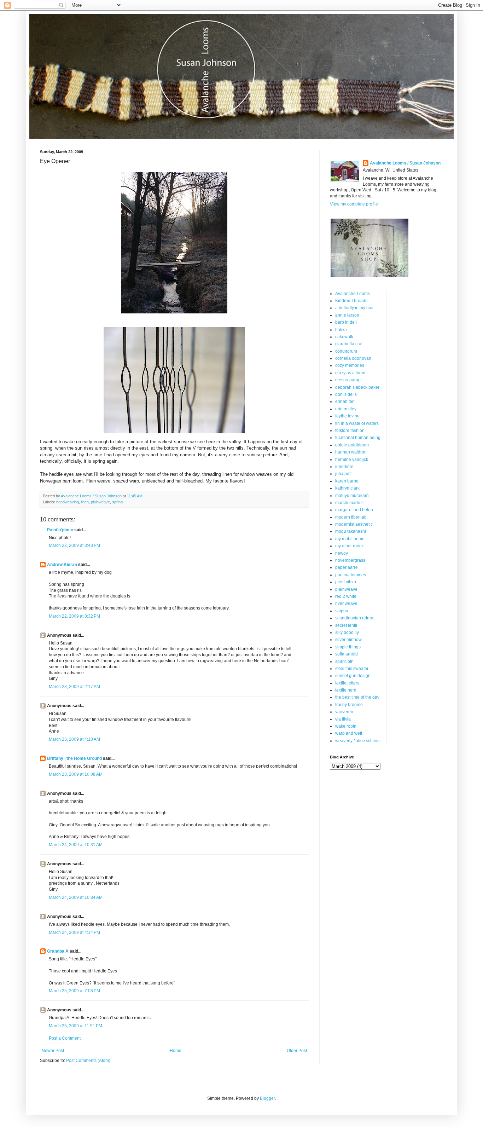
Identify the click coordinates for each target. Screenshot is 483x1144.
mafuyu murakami (352, 495)
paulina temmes (350, 574)
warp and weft (348, 733)
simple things (348, 647)
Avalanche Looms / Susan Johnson (405, 163)
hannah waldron (351, 452)
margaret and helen (354, 509)
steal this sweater (351, 668)
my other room (349, 545)
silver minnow (348, 639)
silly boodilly (347, 632)
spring (117, 502)
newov (341, 553)
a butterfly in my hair (354, 307)
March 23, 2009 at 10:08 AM (76, 774)
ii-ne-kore (344, 466)
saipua (341, 610)
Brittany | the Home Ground (74, 758)
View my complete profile (354, 204)
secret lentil (346, 625)
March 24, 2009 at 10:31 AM (76, 844)
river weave (346, 603)
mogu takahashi (350, 531)
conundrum (346, 351)
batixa (341, 329)
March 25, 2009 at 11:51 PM (75, 1025)
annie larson (347, 315)
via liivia (343, 719)
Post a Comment (65, 1038)
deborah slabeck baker (357, 387)
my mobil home (350, 538)
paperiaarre (346, 567)
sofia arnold (346, 654)
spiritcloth (344, 661)
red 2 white (345, 596)
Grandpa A (58, 951)
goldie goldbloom (352, 445)
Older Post (297, 1050)
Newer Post (53, 1050)
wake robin (345, 726)
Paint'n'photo (60, 529)
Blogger (267, 1098)
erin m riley (345, 408)
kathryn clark (347, 488)
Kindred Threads (351, 300)
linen (85, 502)
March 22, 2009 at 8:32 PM (74, 616)
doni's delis (346, 394)
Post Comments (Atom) (88, 1060)
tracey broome (349, 704)
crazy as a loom (350, 372)
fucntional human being (357, 437)
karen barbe (347, 481)
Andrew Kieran (62, 564)
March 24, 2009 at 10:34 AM (76, 897)
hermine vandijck (351, 459)
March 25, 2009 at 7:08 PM (74, 990)
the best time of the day (357, 697)
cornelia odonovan (353, 358)
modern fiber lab (351, 517)
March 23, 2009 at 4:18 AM (74, 739)
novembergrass (350, 560)
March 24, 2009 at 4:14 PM (74, 932)
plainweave (100, 502)
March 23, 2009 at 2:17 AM (74, 686)
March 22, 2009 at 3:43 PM (74, 545)
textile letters (347, 683)
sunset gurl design (353, 675)
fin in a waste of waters (357, 423)
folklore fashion (350, 430)
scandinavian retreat (354, 618)
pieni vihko (345, 581)
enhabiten (345, 401)
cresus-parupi (348, 379)
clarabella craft (349, 343)
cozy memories (349, 365)
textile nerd (345, 690)
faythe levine (347, 416)
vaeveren (344, 711)
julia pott (343, 473)
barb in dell (346, 322)
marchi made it (349, 502)
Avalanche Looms (352, 293)
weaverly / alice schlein (357, 740)
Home (175, 1050)
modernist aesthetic (354, 524)
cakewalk (344, 336)
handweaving (67, 502)
